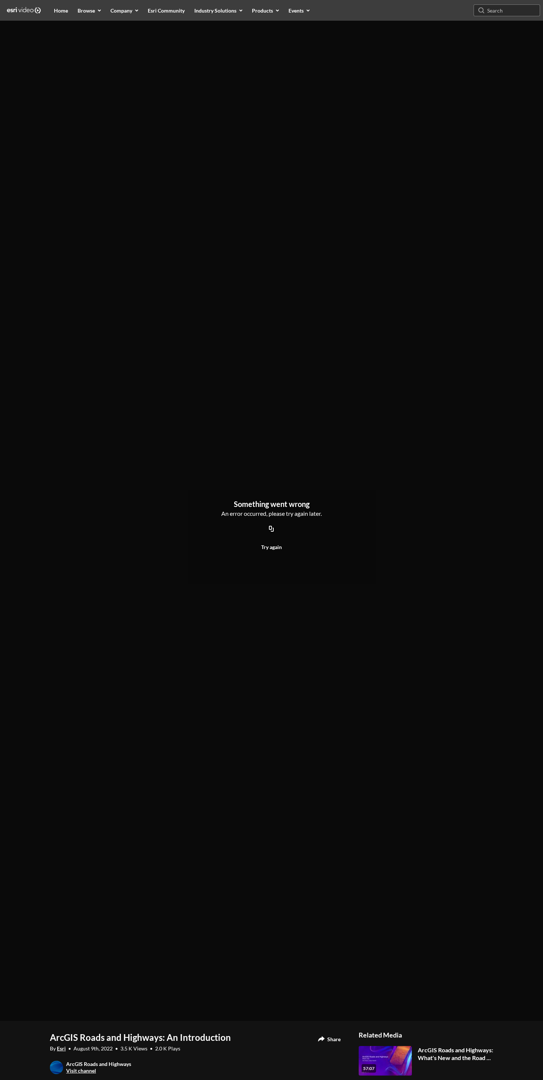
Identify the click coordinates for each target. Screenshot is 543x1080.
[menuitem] (61, 10)
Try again (271, 547)
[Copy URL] (271, 529)
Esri (61, 1048)
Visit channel (81, 1070)
